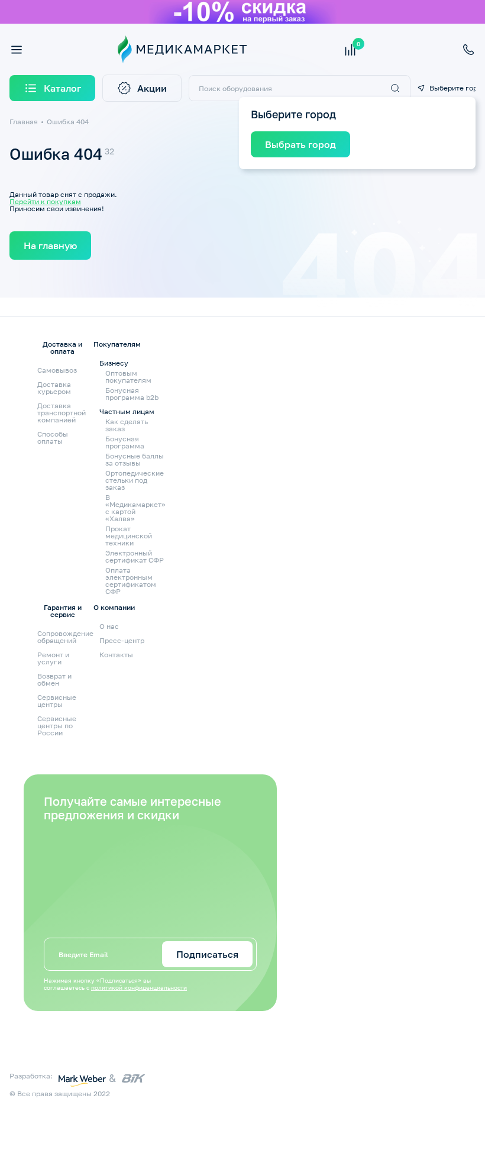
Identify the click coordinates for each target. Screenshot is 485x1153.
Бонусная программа (124, 442)
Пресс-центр (121, 640)
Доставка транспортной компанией (61, 412)
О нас (109, 626)
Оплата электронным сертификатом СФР (130, 581)
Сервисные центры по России (56, 725)
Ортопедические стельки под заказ (134, 480)
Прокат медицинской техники (128, 536)
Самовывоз (57, 370)
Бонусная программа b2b (132, 394)
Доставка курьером (54, 388)
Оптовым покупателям (128, 377)
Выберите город (452, 88)
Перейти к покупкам (45, 201)
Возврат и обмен (54, 679)
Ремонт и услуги (53, 658)
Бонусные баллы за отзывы (134, 460)
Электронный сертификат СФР (134, 557)
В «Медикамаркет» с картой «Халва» (135, 508)
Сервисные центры (56, 701)
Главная (23, 121)
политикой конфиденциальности (139, 987)
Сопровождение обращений (65, 637)
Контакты (116, 654)
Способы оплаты (52, 437)
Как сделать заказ (126, 425)
